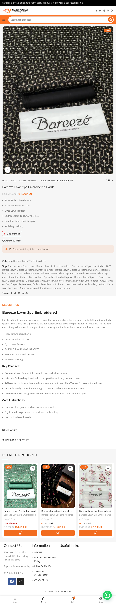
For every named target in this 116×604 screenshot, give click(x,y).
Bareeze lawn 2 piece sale (21, 266)
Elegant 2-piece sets (21, 284)
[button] (57, 533)
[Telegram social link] (112, 11)
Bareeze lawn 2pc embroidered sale (70, 273)
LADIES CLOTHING (28, 180)
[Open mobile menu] (4, 20)
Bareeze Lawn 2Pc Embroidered (56, 180)
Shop (14, 180)
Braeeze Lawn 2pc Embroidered (81, 280)
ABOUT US (39, 552)
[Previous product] (106, 180)
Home (5, 180)
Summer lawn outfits (31, 287)
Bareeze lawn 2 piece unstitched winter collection (27, 269)
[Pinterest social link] (104, 11)
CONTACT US (41, 580)
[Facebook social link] (96, 11)
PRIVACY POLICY (42, 566)
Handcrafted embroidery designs (88, 284)
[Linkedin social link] (108, 11)
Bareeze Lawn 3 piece (85, 277)
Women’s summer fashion (57, 287)
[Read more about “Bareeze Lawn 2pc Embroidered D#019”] (20, 533)
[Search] (110, 19)
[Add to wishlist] (32, 468)
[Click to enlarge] (8, 170)
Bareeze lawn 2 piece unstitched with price (77, 269)
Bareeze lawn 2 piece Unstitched (53, 266)
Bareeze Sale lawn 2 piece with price (45, 280)
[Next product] (112, 180)
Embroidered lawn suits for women (51, 284)
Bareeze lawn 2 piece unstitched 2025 (91, 266)
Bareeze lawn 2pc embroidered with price (50, 277)
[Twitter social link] (100, 11)
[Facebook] (12, 581)
